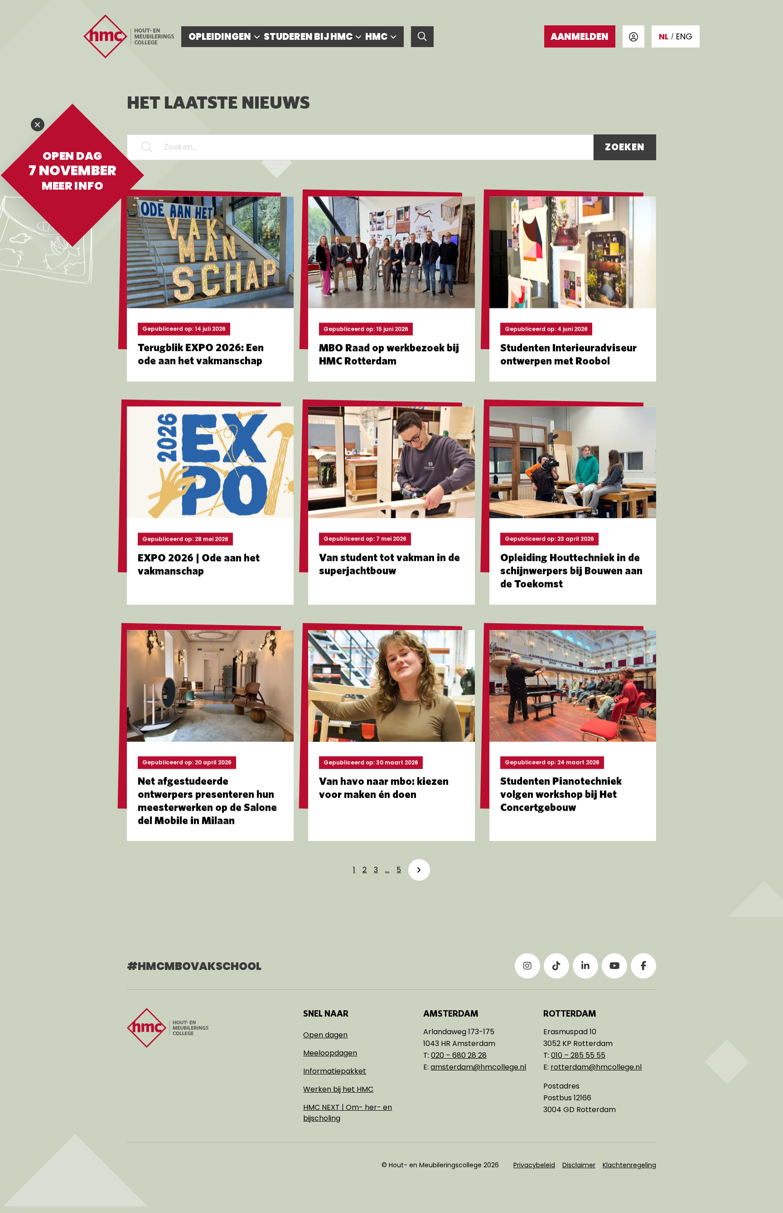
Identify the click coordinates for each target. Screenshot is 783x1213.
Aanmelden (580, 36)
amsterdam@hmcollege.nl (478, 1067)
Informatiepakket (334, 1071)
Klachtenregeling (629, 1165)
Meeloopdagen (330, 1053)
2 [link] (364, 869)
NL (664, 36)
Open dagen (325, 1035)
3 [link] (376, 869)
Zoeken (625, 147)
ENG (684, 36)
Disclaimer (578, 1165)
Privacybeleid (534, 1165)
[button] (147, 147)
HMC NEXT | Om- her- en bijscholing (347, 1112)
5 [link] (398, 869)
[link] (419, 870)
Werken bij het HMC (338, 1089)
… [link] (387, 869)
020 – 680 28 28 (459, 1055)
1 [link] (354, 869)
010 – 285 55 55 (578, 1055)
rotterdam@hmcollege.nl (596, 1067)
